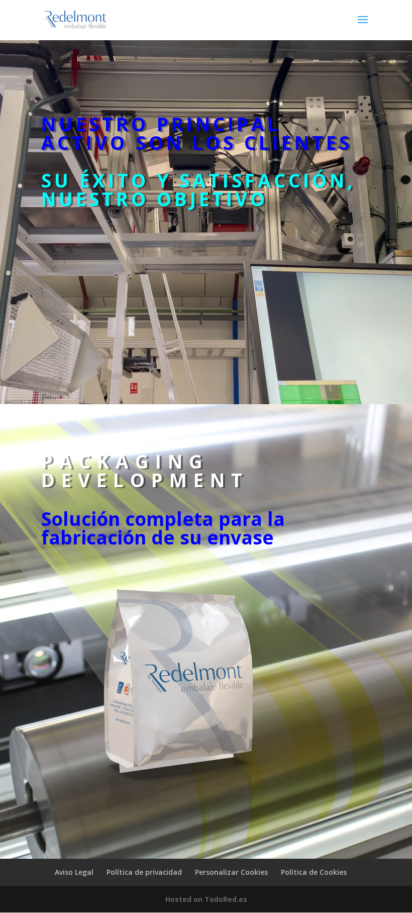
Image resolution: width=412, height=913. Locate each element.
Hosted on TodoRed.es (206, 899)
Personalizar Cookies (231, 872)
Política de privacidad (144, 872)
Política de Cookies (314, 872)
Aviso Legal (74, 872)
